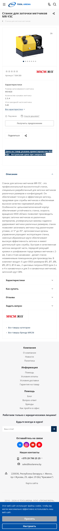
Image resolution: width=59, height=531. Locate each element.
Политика (29, 360)
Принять (29, 518)
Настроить (29, 526)
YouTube (33, 445)
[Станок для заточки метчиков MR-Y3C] (29, 45)
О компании (29, 352)
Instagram (26, 445)
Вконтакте (20, 445)
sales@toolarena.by (31, 464)
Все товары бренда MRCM (21, 332)
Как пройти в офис (29, 408)
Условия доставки (29, 380)
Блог (29, 396)
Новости (29, 356)
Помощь (29, 372)
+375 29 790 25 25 (31, 458)
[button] (6, 71)
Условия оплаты (29, 376)
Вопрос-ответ (29, 400)
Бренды (29, 404)
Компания (29, 347)
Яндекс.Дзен (39, 445)
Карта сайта (32, 483)
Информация (29, 367)
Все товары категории (19, 327)
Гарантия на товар (29, 384)
